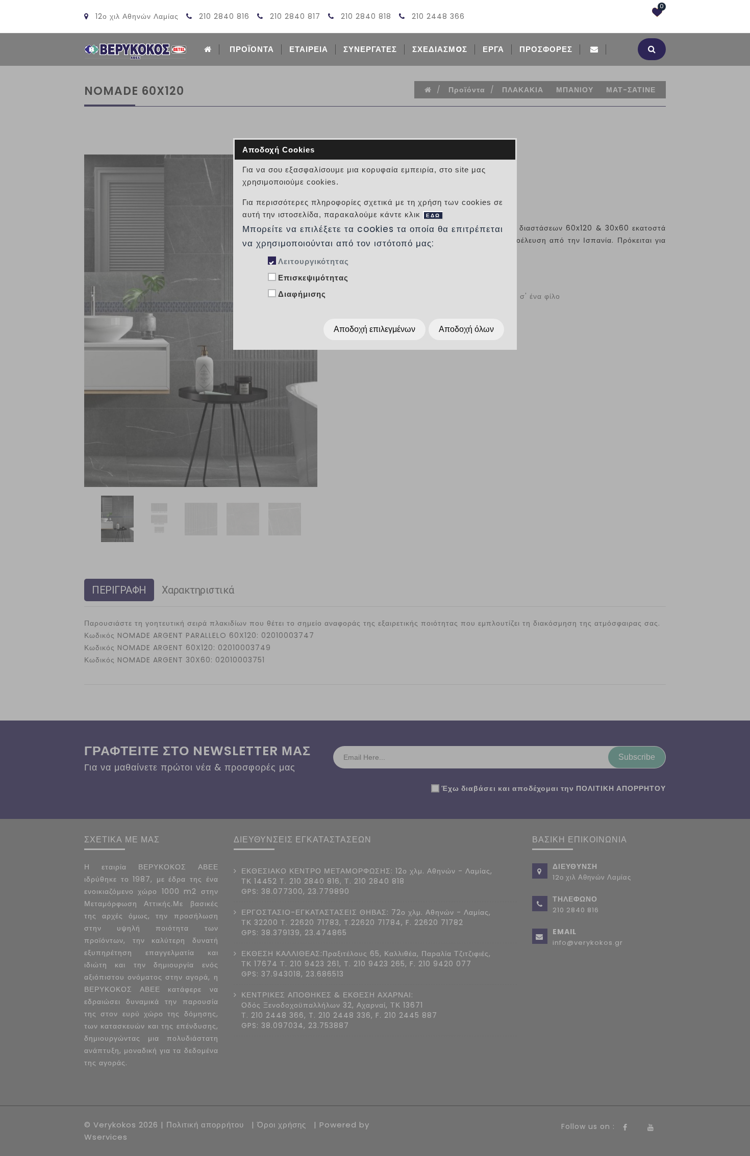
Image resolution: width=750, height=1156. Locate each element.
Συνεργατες (370, 49)
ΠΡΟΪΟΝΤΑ (252, 49)
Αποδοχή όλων (466, 329)
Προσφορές (545, 49)
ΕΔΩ (433, 215)
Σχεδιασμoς (439, 49)
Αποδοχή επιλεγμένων (374, 329)
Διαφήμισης (302, 294)
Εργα (493, 49)
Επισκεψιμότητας (313, 277)
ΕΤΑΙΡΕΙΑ (308, 49)
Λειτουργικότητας (313, 261)
